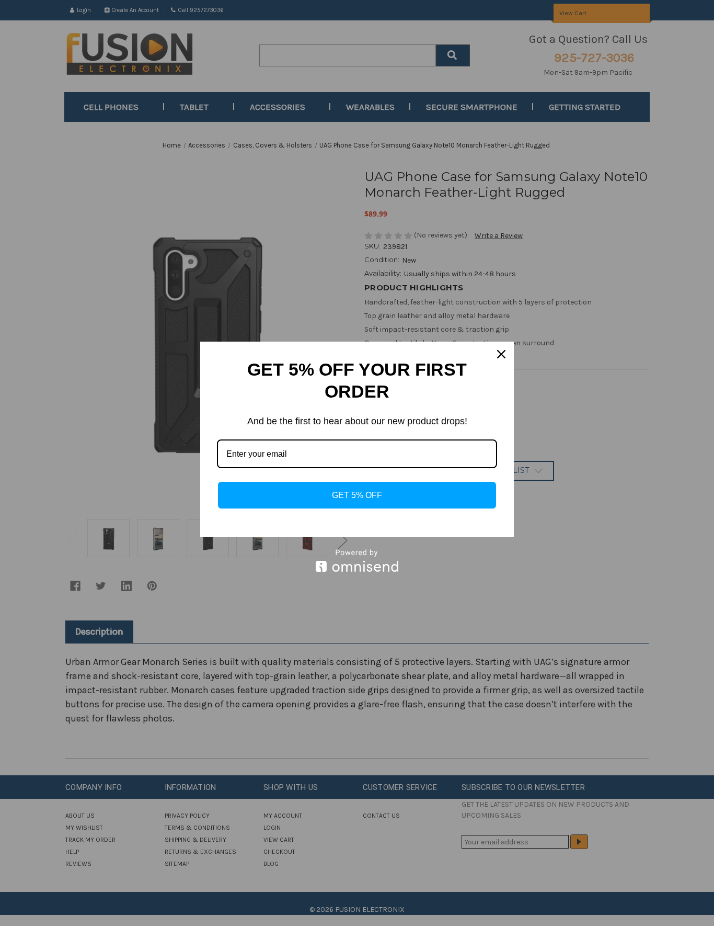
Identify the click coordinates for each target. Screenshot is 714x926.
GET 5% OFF (357, 495)
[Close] (501, 354)
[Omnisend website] (357, 560)
